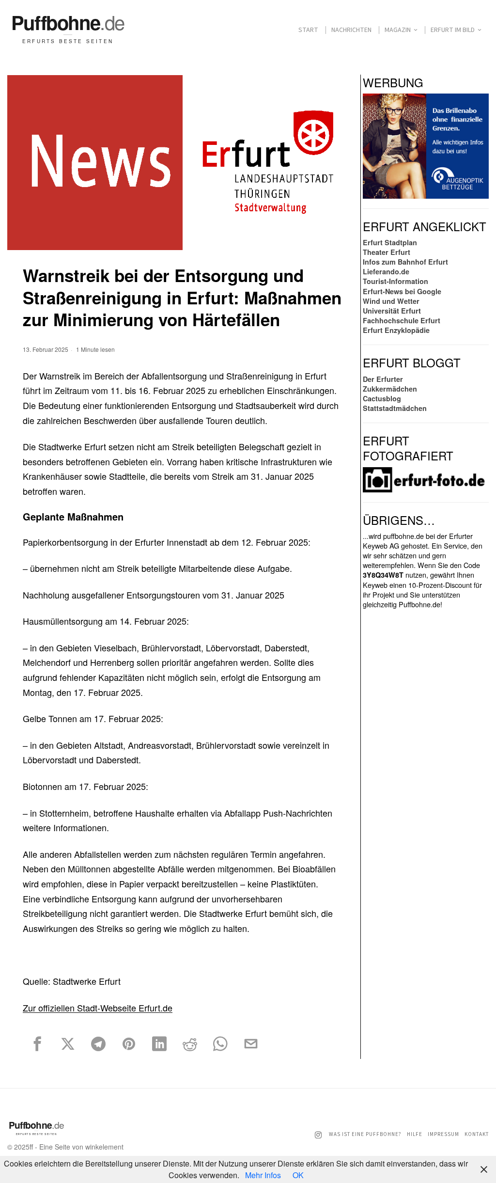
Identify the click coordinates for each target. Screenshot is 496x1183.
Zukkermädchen (390, 389)
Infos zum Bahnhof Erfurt (405, 262)
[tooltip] (37, 1043)
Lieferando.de (386, 271)
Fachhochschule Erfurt (401, 320)
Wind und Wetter (391, 301)
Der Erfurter (383, 379)
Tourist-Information (395, 281)
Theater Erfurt (386, 252)
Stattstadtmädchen (395, 408)
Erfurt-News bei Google (402, 291)
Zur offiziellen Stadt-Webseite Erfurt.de (97, 1007)
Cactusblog (382, 398)
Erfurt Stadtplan (390, 242)
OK (298, 1175)
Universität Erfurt (392, 310)
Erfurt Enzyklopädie (396, 330)
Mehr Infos (263, 1175)
